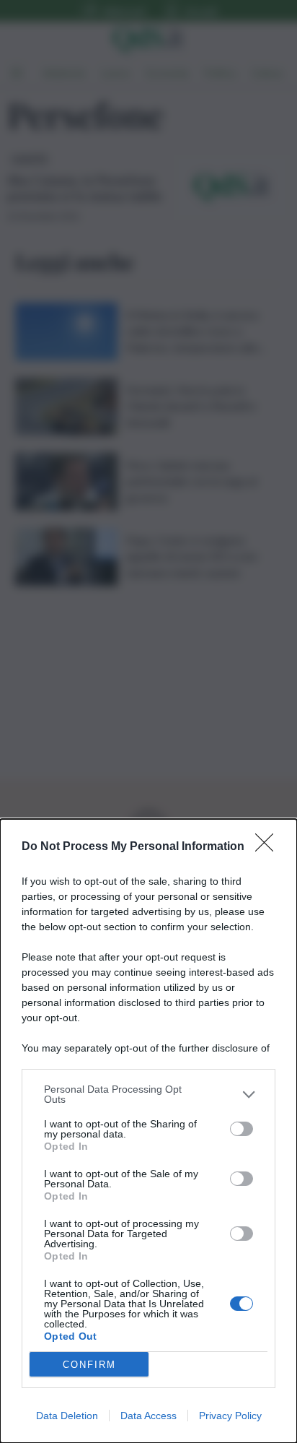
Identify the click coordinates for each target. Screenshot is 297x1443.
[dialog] (148, 1131)
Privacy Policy (230, 1415)
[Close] (269, 847)
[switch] (241, 1129)
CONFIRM (89, 1364)
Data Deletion (67, 1415)
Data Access (148, 1415)
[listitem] (148, 1094)
